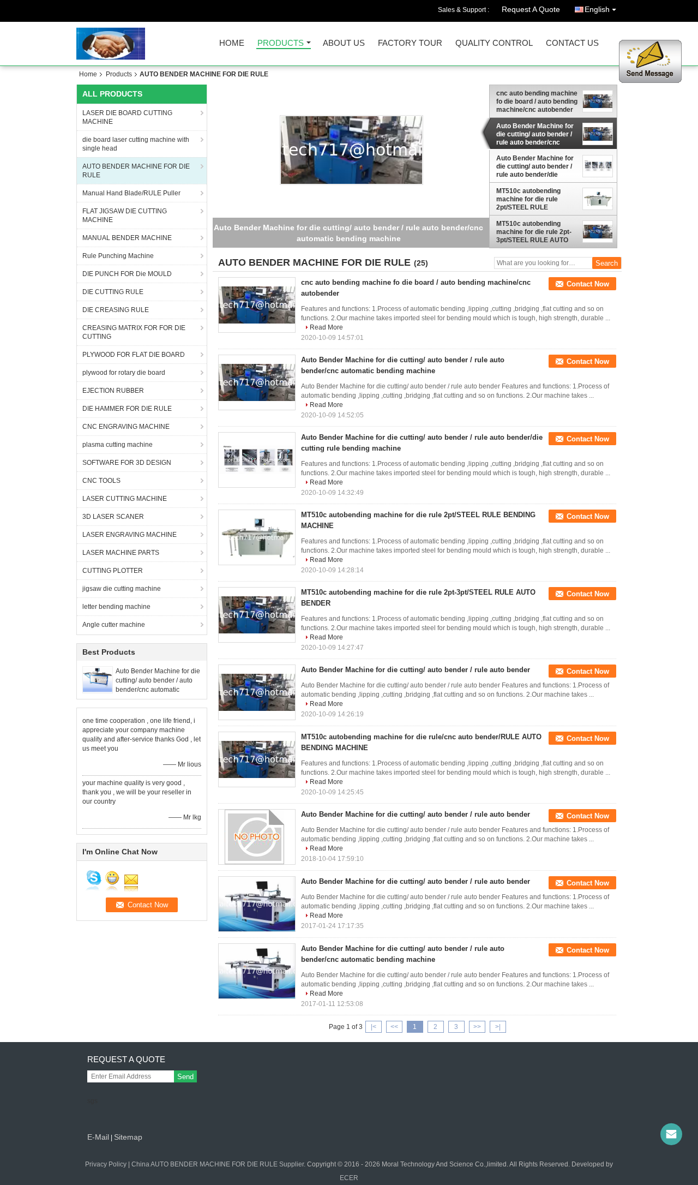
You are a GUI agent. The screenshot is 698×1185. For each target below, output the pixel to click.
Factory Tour (410, 43)
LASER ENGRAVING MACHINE (129, 534)
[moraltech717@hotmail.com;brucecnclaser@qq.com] (671, 1134)
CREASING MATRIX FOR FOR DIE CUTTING (133, 332)
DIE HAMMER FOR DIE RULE (127, 408)
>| (498, 1027)
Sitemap (128, 1137)
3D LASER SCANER (113, 516)
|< (373, 1027)
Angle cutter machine (113, 625)
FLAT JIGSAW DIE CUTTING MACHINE (124, 215)
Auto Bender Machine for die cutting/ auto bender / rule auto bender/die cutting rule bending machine (535, 166)
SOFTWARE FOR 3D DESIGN (126, 462)
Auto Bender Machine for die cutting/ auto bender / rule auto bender (415, 670)
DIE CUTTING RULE (112, 292)
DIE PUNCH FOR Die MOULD (127, 274)
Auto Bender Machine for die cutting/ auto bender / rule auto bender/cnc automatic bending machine (535, 134)
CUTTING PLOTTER (112, 570)
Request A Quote (531, 9)
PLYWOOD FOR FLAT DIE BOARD (133, 354)
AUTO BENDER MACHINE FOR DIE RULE (136, 171)
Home (231, 43)
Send (185, 1077)
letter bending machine (116, 607)
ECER (349, 1178)
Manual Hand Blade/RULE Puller (131, 193)
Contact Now (588, 284)
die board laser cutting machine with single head (135, 144)
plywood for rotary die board (123, 372)
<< (394, 1027)
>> (477, 1027)
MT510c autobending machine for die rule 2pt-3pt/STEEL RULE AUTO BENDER (533, 232)
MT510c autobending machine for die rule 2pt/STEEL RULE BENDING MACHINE (528, 199)
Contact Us (572, 43)
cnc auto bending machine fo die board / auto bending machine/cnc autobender (536, 101)
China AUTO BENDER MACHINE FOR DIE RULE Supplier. (219, 1164)
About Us (344, 43)
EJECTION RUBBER (113, 390)
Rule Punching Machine (118, 256)
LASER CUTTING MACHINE (124, 498)
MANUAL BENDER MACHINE (127, 238)
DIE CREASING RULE (115, 310)
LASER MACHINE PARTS (120, 552)
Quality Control (494, 43)
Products (280, 43)
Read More (326, 327)
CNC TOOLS (101, 480)
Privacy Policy (106, 1164)
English (597, 9)
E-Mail (98, 1137)
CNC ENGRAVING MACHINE (126, 426)
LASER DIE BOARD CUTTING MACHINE (127, 117)
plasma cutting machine (117, 444)
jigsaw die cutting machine (121, 588)
